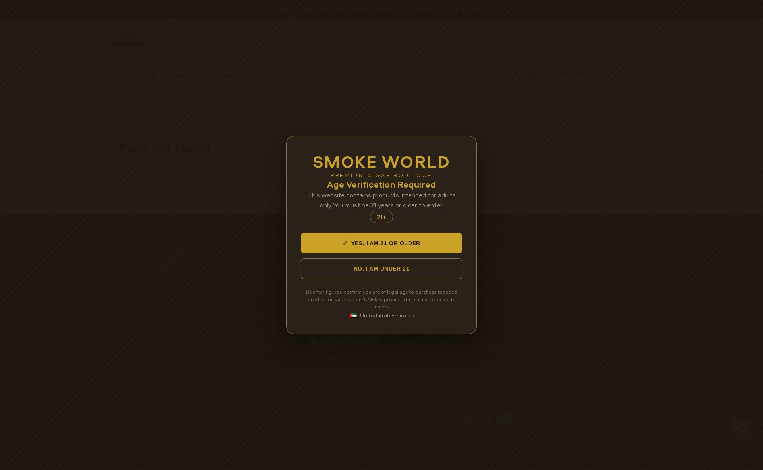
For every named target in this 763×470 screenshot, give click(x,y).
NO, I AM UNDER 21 (382, 268)
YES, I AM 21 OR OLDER (381, 243)
